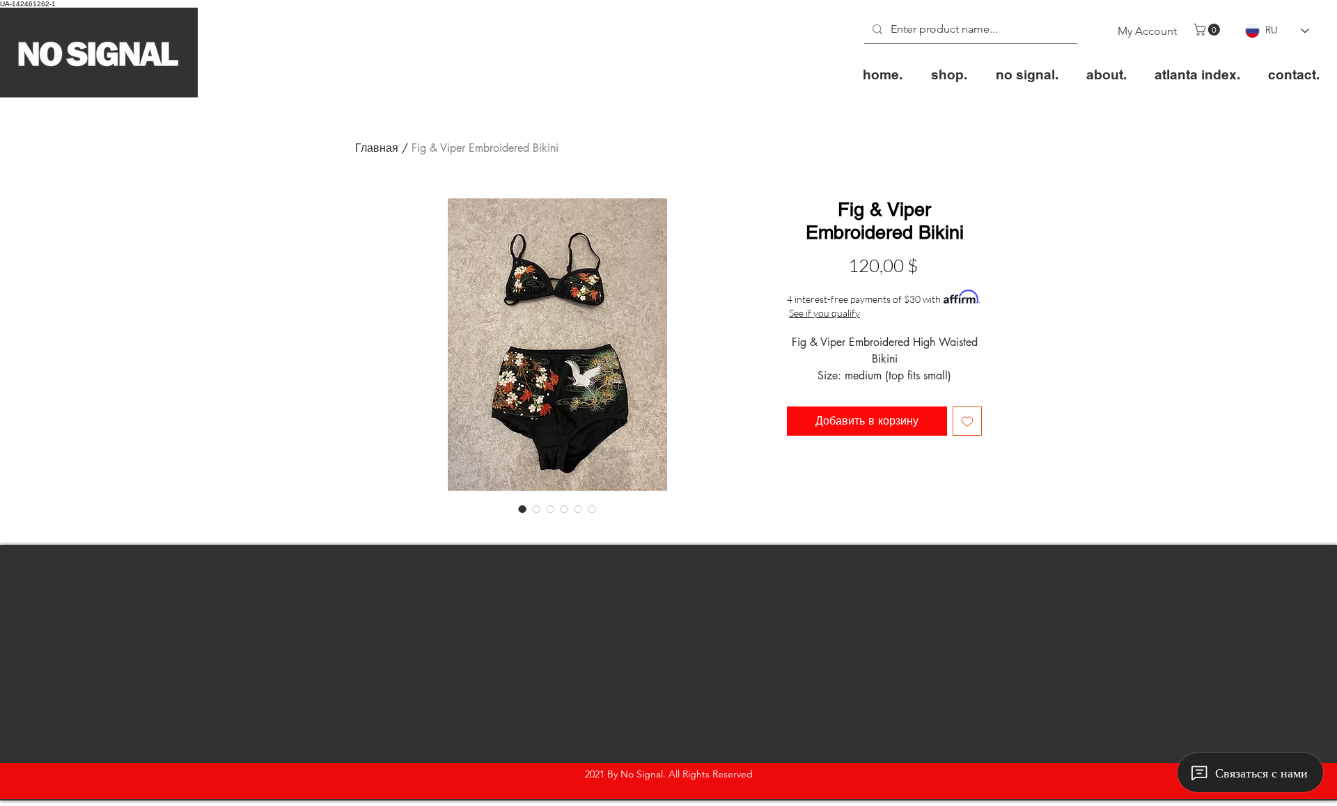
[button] (1208, 29)
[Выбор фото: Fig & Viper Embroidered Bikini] (522, 509)
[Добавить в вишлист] (967, 421)
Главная (376, 148)
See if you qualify (824, 313)
